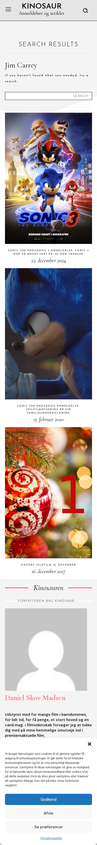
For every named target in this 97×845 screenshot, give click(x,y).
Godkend (48, 799)
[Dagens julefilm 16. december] (48, 492)
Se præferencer (48, 827)
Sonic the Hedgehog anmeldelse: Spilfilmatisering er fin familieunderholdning (48, 409)
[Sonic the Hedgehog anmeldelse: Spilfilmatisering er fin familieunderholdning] (48, 333)
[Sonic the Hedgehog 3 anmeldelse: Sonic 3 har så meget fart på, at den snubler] (48, 178)
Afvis (48, 813)
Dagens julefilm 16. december (48, 565)
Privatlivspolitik (51, 838)
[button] (89, 744)
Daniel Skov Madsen (35, 697)
